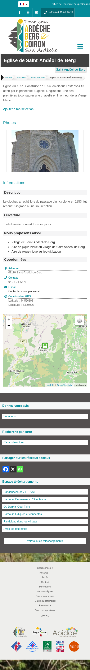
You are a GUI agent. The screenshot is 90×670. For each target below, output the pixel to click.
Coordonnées (45, 568)
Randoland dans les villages (20, 521)
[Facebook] (19, 12)
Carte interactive (13, 442)
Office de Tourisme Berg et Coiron (71, 4)
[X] (13, 469)
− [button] (9, 325)
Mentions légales (45, 591)
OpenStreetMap (65, 385)
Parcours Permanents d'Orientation (25, 499)
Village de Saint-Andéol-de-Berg (33, 242)
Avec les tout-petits (15, 528)
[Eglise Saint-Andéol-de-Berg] (45, 132)
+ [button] (9, 319)
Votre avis (10, 416)
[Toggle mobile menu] (80, 46)
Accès (45, 577)
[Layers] (79, 320)
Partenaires (45, 586)
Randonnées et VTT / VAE (20, 491)
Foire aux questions (45, 610)
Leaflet (49, 385)
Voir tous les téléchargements (45, 540)
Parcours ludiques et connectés (23, 514)
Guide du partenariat (45, 601)
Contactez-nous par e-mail (24, 289)
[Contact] (36, 12)
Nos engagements (45, 596)
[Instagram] (28, 12)
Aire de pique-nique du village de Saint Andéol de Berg (48, 247)
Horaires (45, 572)
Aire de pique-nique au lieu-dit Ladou (36, 251)
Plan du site (45, 605)
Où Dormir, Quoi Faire (17, 506)
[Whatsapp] (20, 469)
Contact (45, 582)
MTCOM (45, 616)
